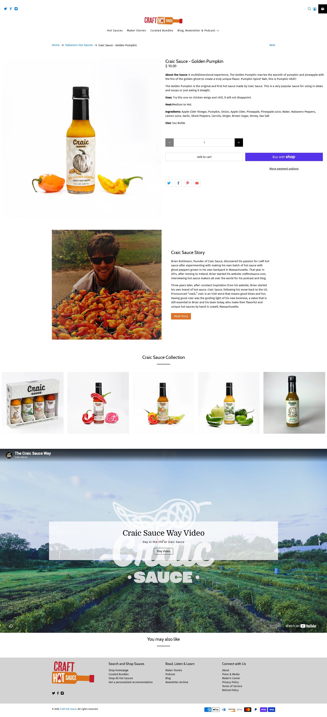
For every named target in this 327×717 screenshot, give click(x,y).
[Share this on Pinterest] (187, 183)
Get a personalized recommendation (131, 682)
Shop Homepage (118, 670)
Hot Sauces (115, 30)
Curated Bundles (161, 30)
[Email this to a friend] (197, 183)
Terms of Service (232, 686)
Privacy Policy (230, 682)
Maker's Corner (231, 678)
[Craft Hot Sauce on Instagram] (17, 9)
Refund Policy (230, 690)
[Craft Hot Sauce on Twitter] (6, 9)
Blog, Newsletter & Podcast (196, 30)
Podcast (170, 674)
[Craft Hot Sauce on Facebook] (11, 9)
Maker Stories (136, 30)
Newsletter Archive (176, 682)
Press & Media (231, 674)
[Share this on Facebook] (178, 183)
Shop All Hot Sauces (121, 678)
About (225, 670)
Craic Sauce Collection (163, 357)
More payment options (284, 168)
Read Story (181, 316)
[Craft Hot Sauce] (163, 20)
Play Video (163, 551)
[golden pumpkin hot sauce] (82, 138)
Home (55, 45)
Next (272, 45)
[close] (323, 2)
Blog (168, 678)
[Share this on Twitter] (169, 183)
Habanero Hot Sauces (79, 45)
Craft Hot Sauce (68, 709)
